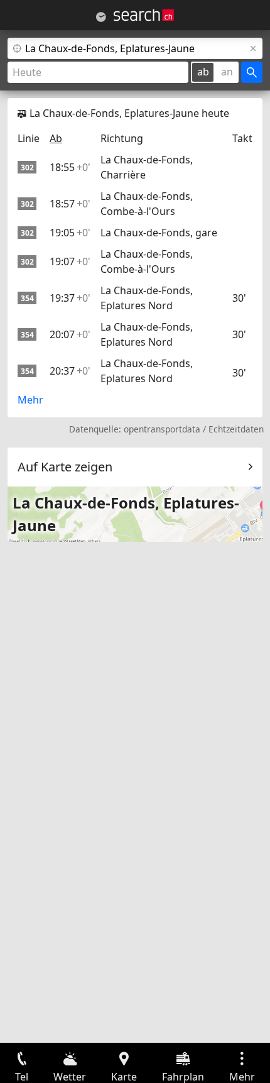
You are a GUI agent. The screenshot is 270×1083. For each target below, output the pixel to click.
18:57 (70, 204)
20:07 (70, 334)
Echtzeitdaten (236, 429)
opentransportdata (162, 429)
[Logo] (144, 15)
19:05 (70, 232)
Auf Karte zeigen (65, 466)
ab (203, 72)
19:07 (70, 261)
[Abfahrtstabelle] (101, 17)
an (227, 72)
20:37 (70, 371)
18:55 (70, 167)
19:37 (70, 298)
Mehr (30, 400)
